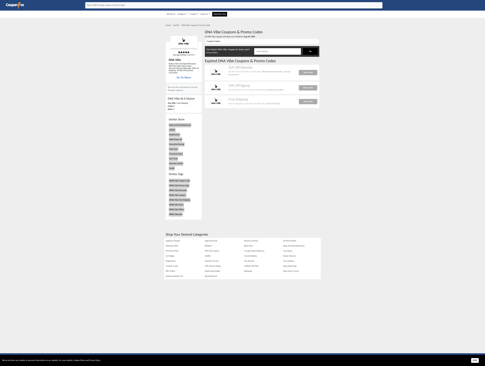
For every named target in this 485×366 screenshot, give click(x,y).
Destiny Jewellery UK (174, 276)
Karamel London (176, 164)
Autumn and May (251, 241)
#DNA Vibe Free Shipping (179, 200)
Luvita (171, 168)
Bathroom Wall (172, 246)
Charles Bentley (250, 256)
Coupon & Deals (213, 41)
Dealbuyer (248, 271)
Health (176, 25)
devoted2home (211, 276)
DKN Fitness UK (175, 140)
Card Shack (287, 251)
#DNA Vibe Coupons (177, 195)
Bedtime (208, 246)
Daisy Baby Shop (290, 266)
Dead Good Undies (212, 271)
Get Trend (173, 159)
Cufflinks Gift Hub (251, 266)
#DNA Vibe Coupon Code (179, 181)
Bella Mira (248, 246)
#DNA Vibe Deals (176, 205)
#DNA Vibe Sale (175, 214)
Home (168, 25)
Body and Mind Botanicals (180, 125)
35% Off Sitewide (240, 68)
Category (181, 14)
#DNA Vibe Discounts (178, 190)
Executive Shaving (176, 144)
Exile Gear (173, 149)
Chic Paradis (249, 261)
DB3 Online (170, 271)
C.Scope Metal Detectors (254, 251)
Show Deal (308, 73)
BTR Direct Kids (172, 251)
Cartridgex (170, 256)
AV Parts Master (289, 241)
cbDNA (172, 130)
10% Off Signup (239, 86)
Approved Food (211, 241)
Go (310, 51)
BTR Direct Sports (212, 251)
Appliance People (173, 241)
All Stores (171, 14)
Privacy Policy (212, 53)
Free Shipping (238, 99)
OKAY (475, 360)
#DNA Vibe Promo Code (179, 186)
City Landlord (288, 261)
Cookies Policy (79, 360)
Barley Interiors (289, 256)
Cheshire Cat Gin (212, 261)
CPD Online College (213, 266)
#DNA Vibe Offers (176, 210)
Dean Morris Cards (291, 271)
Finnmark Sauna (176, 154)
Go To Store (184, 77)
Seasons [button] (204, 14)
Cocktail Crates (172, 266)
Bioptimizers (174, 135)
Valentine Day (219, 14)
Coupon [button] (193, 14)
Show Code (308, 88)
